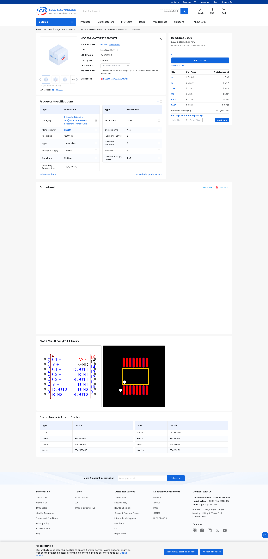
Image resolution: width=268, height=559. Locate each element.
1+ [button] (172, 77)
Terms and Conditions (47, 518)
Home (38, 29)
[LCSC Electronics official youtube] (225, 530)
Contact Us (227, 2)
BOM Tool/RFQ (82, 497)
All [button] (158, 101)
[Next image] (76, 79)
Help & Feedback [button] (48, 174)
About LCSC (42, 497)
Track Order (120, 497)
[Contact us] (265, 535)
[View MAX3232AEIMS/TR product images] (58, 55)
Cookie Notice (43, 528)
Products (48, 29)
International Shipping (125, 518)
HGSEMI (103, 44)
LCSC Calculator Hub (85, 508)
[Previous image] (40, 79)
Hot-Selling (174, 2)
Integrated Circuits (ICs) (65, 29)
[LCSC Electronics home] (56, 11)
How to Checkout (122, 508)
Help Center (120, 533)
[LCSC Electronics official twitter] (217, 530)
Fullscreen (208, 187)
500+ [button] (173, 99)
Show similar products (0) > (149, 174)
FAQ (116, 528)
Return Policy (120, 502)
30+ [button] (173, 88)
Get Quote (222, 120)
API (195, 2)
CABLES (156, 513)
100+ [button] (173, 94)
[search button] (184, 11)
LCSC (155, 508)
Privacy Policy (42, 523)
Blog (38, 533)
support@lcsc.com (208, 504)
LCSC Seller (41, 508)
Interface (82, 29)
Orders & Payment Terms (126, 513)
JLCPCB (157, 502)
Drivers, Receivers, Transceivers (102, 29)
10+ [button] (172, 83)
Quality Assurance (45, 513)
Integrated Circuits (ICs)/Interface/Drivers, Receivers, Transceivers (75, 120)
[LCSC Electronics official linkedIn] (210, 530)
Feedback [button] (119, 523)
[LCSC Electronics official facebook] (202, 530)
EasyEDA (157, 497)
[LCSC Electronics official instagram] (194, 530)
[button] (200, 11)
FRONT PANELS (160, 518)
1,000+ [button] (174, 105)
